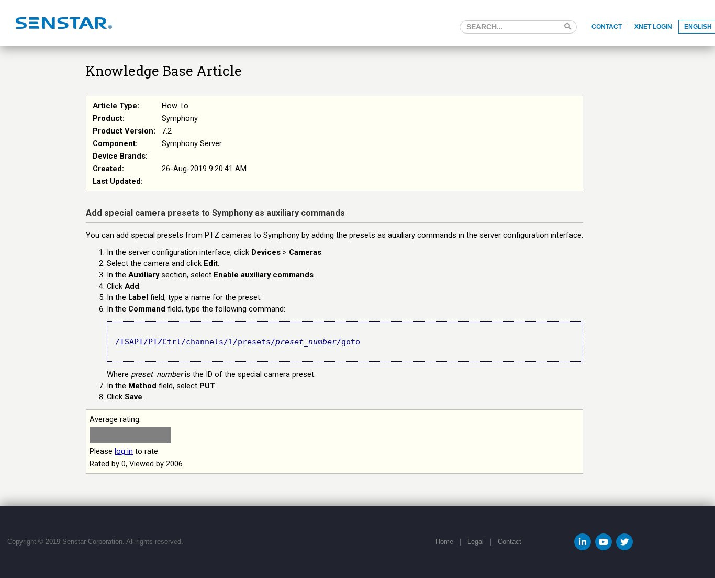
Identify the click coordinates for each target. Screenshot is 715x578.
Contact (606, 26)
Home (444, 542)
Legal (475, 542)
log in (124, 451)
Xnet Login (653, 26)
